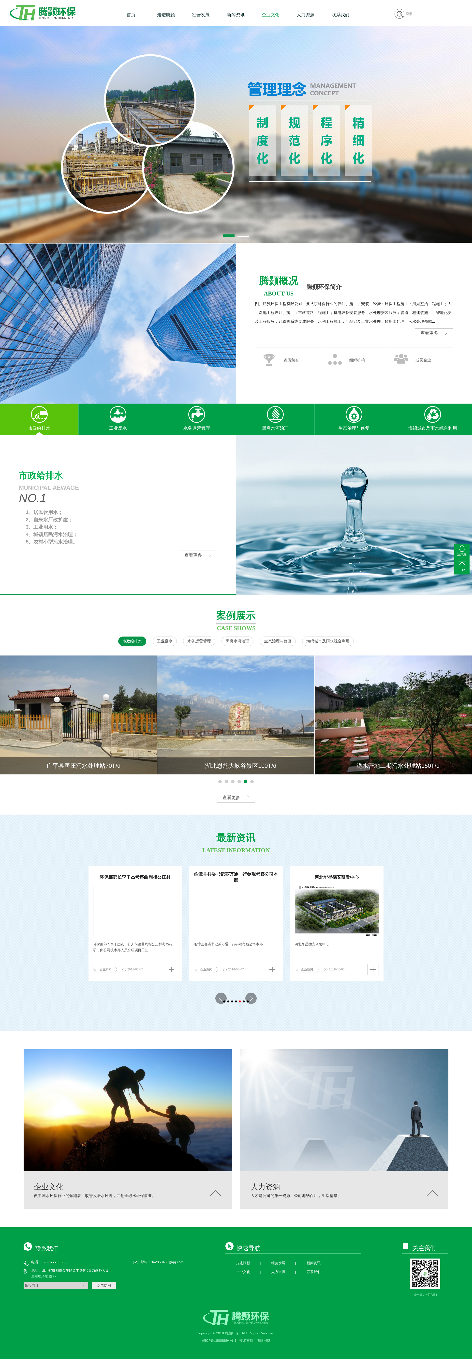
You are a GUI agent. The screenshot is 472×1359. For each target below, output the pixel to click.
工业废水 (165, 641)
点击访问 (104, 1285)
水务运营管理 (199, 641)
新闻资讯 (236, 14)
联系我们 (340, 14)
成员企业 (423, 360)
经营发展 (201, 14)
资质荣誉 (291, 360)
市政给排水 (132, 641)
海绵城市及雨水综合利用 (328, 641)
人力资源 (305, 14)
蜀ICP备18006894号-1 (219, 1341)
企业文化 (271, 14)
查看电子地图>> (43, 1276)
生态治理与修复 (278, 641)
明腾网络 (263, 1341)
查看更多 (429, 333)
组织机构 (357, 360)
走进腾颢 (166, 14)
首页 (131, 14)
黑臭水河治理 (237, 641)
